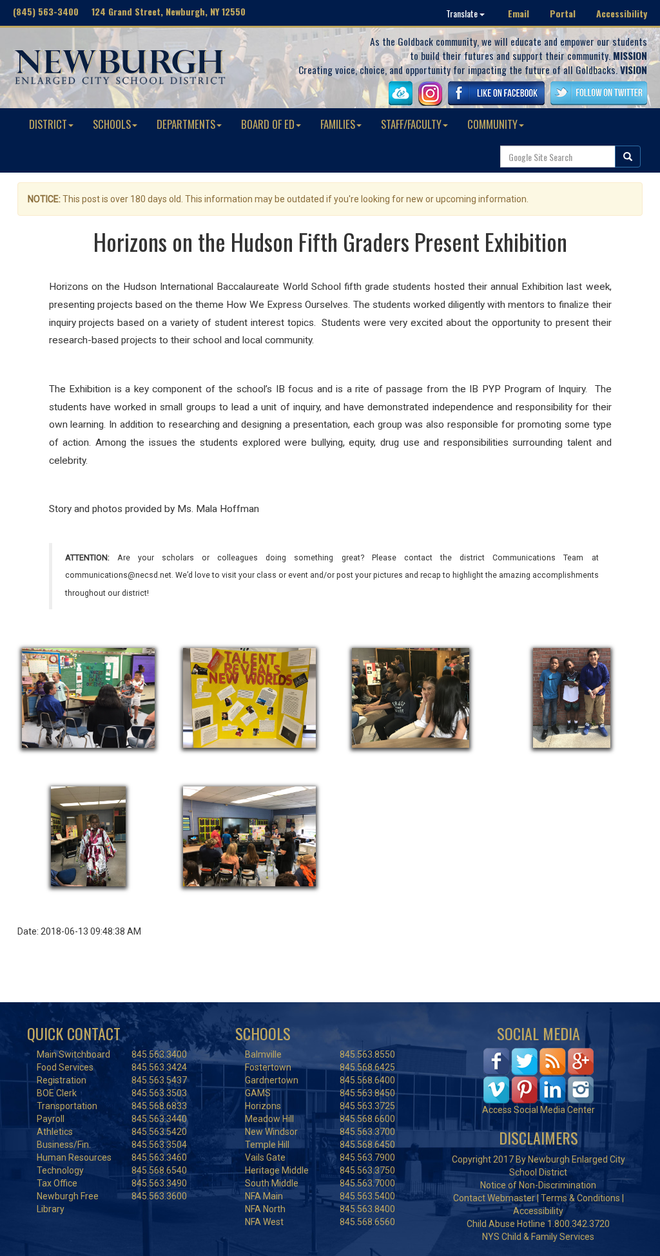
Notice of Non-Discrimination (538, 1185)
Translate (463, 13)
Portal (563, 13)
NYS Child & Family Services (538, 1237)
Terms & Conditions (580, 1198)
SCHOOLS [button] (112, 124)
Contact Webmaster (494, 1198)
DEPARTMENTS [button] (186, 124)
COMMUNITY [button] (492, 124)
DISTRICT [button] (48, 124)
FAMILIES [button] (337, 124)
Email (518, 13)
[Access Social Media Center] (538, 1075)
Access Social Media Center (538, 1110)
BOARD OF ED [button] (268, 124)
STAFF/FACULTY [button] (411, 124)
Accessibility (621, 13)
